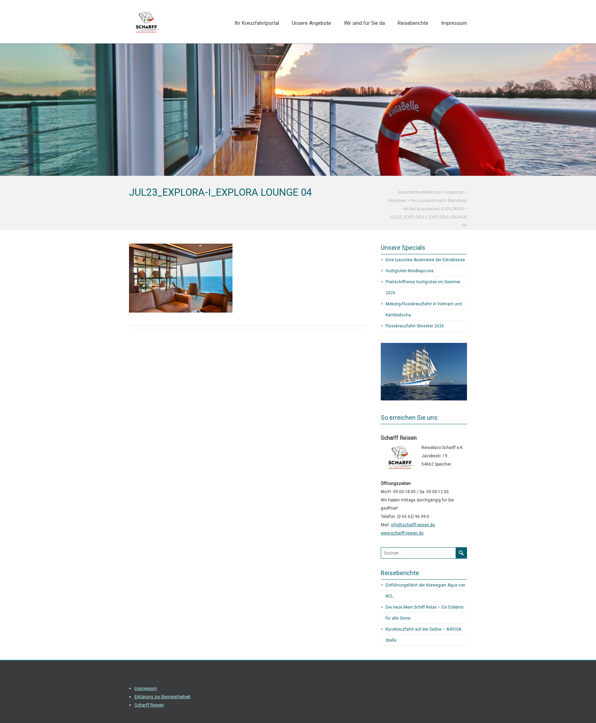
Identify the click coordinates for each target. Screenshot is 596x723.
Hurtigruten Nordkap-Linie (410, 270)
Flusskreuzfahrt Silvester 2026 (415, 326)
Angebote (397, 200)
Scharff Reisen (149, 704)
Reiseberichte (413, 23)
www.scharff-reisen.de (402, 533)
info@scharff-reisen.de (413, 524)
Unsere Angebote (311, 23)
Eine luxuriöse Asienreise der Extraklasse (425, 259)
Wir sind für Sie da (364, 23)
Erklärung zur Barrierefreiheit (162, 696)
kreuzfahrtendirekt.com (419, 192)
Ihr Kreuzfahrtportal (257, 23)
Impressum (454, 23)
